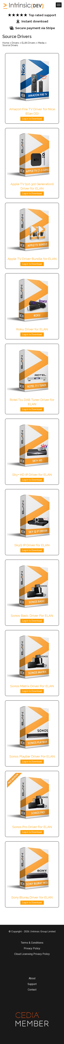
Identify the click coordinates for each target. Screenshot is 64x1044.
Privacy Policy (32, 948)
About (32, 978)
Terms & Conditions (32, 942)
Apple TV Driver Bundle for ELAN (32, 259)
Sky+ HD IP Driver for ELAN (32, 474)
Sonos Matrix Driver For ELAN (32, 686)
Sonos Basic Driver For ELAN (32, 615)
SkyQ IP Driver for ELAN (32, 545)
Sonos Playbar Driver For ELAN (32, 756)
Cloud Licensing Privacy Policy (32, 954)
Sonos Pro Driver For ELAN (32, 827)
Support (32, 984)
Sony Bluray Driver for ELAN (32, 897)
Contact (32, 989)
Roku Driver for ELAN (32, 329)
